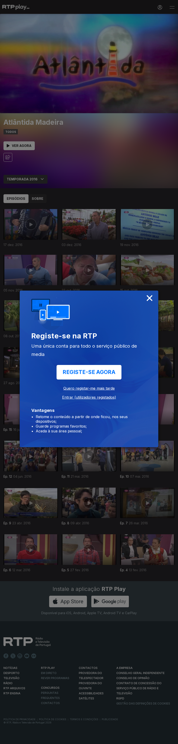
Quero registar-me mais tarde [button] (89, 388)
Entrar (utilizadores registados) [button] (89, 397)
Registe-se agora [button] (89, 372)
